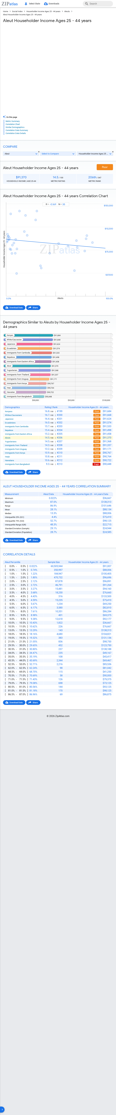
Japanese (9, 419)
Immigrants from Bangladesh (17, 464)
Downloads (54, 3)
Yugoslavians (10, 441)
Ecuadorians (10, 423)
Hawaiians (9, 460)
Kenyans (8, 411)
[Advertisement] (58, 47)
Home (5, 11)
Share (35, 308)
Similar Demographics (15, 127)
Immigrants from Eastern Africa (18, 434)
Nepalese (9, 430)
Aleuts (67, 11)
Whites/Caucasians (13, 415)
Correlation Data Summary (17, 130)
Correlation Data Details (16, 133)
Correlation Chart (13, 124)
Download (106, 199)
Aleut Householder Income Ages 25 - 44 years (22, 14)
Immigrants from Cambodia (16, 426)
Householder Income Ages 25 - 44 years (43, 11)
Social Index (17, 11)
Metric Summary (13, 121)
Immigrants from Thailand (16, 445)
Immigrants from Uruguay (16, 449)
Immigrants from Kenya (15, 453)
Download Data (16, 308)
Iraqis (7, 457)
